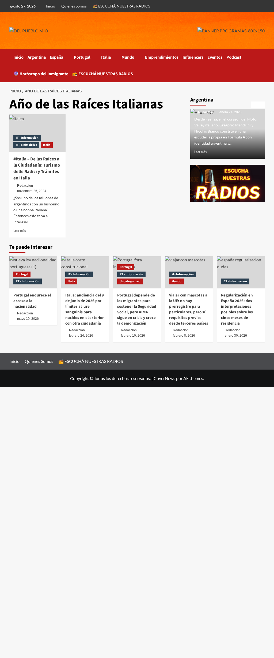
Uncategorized (130, 281)
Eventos (214, 57)
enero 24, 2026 (230, 112)
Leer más (19, 230)
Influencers (192, 57)
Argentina (37, 57)
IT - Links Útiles (26, 145)
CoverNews (164, 378)
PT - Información (27, 281)
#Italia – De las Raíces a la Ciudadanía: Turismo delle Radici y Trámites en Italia (36, 168)
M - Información (183, 274)
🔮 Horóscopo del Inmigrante (40, 74)
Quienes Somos (74, 6)
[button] (261, 65)
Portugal (82, 57)
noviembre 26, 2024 (31, 191)
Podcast (233, 57)
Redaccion (25, 185)
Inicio (50, 6)
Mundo (127, 57)
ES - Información (235, 281)
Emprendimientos (161, 57)
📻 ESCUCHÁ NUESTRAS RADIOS (121, 6)
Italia (106, 57)
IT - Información (27, 138)
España (56, 57)
